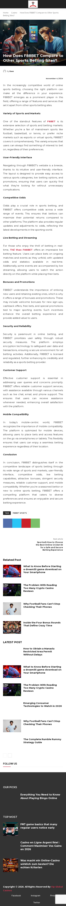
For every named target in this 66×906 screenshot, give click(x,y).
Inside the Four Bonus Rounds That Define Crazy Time (42, 624)
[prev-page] (5, 755)
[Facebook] (7, 523)
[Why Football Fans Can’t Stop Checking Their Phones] (12, 608)
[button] (5, 4)
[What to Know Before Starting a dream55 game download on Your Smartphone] (12, 571)
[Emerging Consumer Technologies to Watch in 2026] (12, 708)
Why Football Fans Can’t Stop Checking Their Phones (41, 605)
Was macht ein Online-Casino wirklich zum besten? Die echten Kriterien (40, 864)
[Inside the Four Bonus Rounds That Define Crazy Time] (12, 627)
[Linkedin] (19, 768)
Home (5, 12)
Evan (12, 71)
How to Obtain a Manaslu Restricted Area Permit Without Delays (38, 651)
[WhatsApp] (35, 523)
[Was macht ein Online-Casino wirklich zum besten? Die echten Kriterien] (10, 865)
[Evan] (5, 71)
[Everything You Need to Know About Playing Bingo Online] (10, 799)
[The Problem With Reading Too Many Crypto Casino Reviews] (12, 590)
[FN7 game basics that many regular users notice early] (10, 829)
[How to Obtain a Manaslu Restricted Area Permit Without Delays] (12, 653)
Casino (14, 12)
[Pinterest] (26, 523)
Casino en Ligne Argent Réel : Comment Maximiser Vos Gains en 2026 (41, 846)
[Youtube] (40, 768)
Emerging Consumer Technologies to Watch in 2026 (42, 705)
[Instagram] (12, 768)
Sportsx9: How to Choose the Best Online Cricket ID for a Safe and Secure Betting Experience (49, 546)
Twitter (36, 902)
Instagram (35, 895)
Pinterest (54, 895)
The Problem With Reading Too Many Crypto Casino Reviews (40, 588)
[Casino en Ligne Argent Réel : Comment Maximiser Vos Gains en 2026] (10, 847)
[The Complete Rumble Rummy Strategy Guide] (12, 744)
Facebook (16, 895)
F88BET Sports (20, 513)
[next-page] (10, 755)
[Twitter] (16, 523)
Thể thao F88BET (21, 249)
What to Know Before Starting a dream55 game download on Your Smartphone (42, 569)
